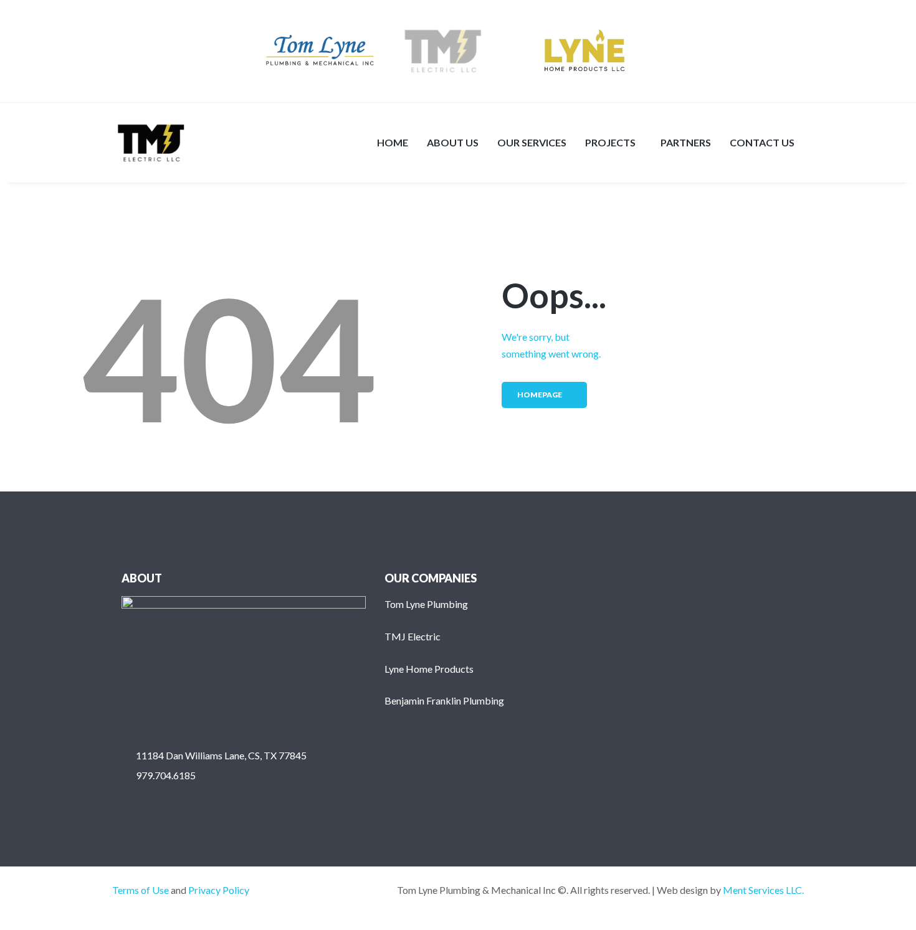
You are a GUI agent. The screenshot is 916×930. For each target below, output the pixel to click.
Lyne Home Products (429, 669)
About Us (453, 142)
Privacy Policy (218, 890)
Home (392, 142)
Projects (610, 142)
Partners (686, 142)
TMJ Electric (412, 636)
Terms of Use (140, 890)
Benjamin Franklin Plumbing (444, 700)
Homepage (539, 394)
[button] (613, 142)
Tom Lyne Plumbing (426, 604)
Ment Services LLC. (763, 890)
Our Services (531, 142)
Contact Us (762, 142)
